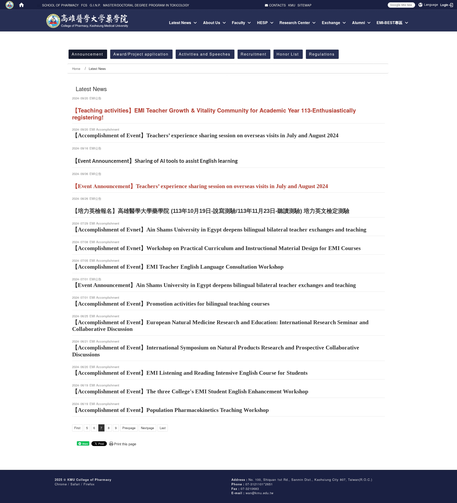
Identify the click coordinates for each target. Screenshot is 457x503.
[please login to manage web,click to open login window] (9, 5)
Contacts (277, 5)
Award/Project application (141, 54)
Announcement (87, 54)
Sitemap (305, 5)
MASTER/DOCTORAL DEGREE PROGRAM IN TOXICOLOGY (146, 5)
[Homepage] (21, 5)
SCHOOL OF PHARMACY (60, 5)
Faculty (238, 22)
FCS (84, 5)
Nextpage (147, 428)
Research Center (294, 22)
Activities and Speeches (204, 54)
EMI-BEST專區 (389, 22)
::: (38, 5)
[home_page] (88, 15)
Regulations (322, 54)
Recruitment (253, 54)
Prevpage (128, 428)
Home (76, 68)
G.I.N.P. (95, 5)
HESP (262, 22)
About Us (211, 22)
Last (163, 428)
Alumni (358, 22)
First (77, 428)
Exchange (331, 22)
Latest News (180, 22)
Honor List (288, 54)
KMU (291, 5)
